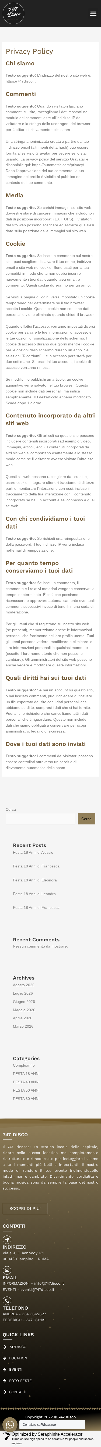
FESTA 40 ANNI (26, 1082)
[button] (93, 13)
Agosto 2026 (23, 985)
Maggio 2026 (24, 1010)
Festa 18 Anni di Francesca (36, 866)
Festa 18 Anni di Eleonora (35, 880)
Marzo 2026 (23, 1026)
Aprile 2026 (22, 1018)
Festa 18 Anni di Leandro (34, 894)
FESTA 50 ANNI (26, 1090)
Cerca (11, 810)
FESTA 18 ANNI (26, 1074)
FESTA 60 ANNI (26, 1099)
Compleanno (24, 1065)
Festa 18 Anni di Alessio (33, 853)
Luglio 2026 (23, 993)
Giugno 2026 (24, 1002)
